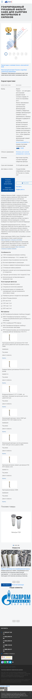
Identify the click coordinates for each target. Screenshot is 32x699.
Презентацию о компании (8, 65)
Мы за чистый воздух (18, 584)
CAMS (22, 148)
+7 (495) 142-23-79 (7, 646)
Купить (4, 358)
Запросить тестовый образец (8, 188)
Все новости (6, 584)
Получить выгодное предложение (8, 181)
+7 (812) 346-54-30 (7, 641)
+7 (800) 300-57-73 (7, 650)
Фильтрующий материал (8, 69)
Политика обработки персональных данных (12, 669)
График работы (20, 189)
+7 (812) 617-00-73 (7, 633)
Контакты (19, 186)
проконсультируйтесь (22, 142)
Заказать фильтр (5, 686)
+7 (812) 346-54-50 (7, 637)
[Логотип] (8, 2)
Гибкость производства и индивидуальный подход (15, 568)
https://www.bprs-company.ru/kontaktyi (11, 240)
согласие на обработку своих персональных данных (12, 694)
